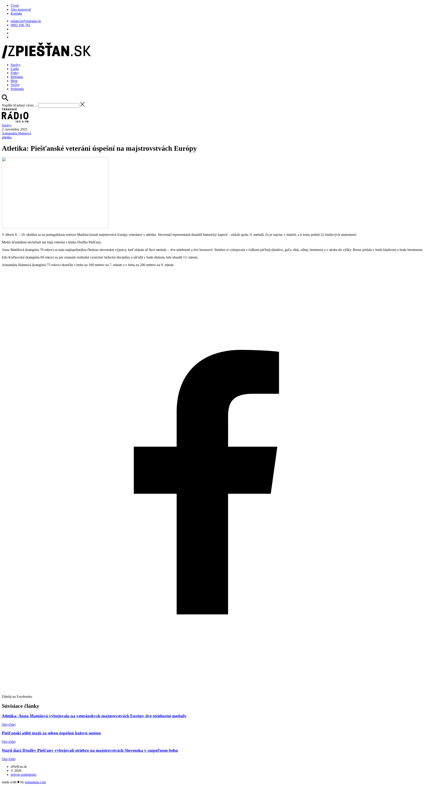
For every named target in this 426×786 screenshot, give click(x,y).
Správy (16, 65)
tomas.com (35, 782)
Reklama (17, 77)
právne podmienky (24, 774)
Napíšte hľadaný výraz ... (19, 105)
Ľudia (15, 69)
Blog (14, 81)
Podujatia (17, 89)
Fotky (15, 73)
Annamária (16, 133)
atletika (7, 137)
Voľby (15, 85)
